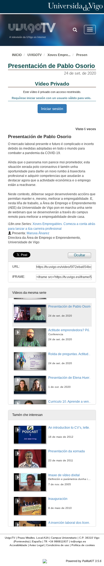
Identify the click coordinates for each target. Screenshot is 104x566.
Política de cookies (83, 545)
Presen (81, 55)
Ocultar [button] (79, 255)
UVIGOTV (34, 55)
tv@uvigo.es (78, 541)
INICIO (17, 55)
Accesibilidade (18, 545)
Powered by (83, 561)
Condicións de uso (57, 545)
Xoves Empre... (58, 55)
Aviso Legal (36, 545)
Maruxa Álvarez (38, 233)
